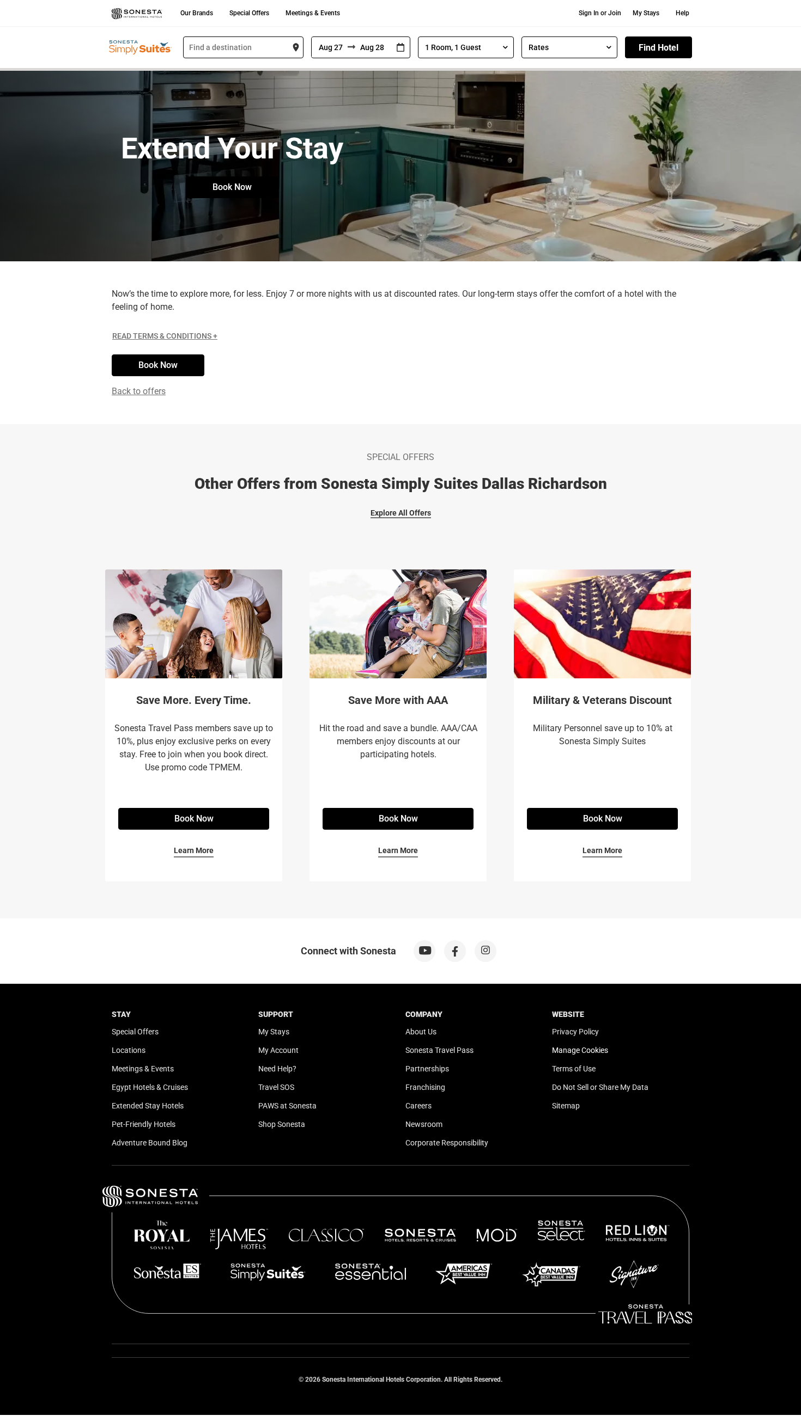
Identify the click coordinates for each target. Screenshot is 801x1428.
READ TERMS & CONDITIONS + (164, 336)
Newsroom (423, 1124)
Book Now (232, 187)
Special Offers (249, 13)
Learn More (194, 850)
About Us (420, 1031)
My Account (278, 1050)
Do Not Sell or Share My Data (600, 1087)
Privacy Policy (575, 1031)
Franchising (425, 1087)
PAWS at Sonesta (287, 1105)
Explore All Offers (401, 512)
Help (682, 13)
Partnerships (427, 1068)
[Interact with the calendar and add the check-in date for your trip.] (400, 47)
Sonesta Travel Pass (439, 1050)
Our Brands (196, 13)
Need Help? (277, 1068)
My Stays (646, 13)
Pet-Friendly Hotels (143, 1124)
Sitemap (566, 1105)
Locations (128, 1050)
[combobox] (243, 47)
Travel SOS (276, 1087)
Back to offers (139, 391)
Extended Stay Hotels (148, 1105)
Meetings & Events (313, 13)
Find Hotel (658, 47)
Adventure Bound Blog (149, 1142)
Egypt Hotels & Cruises (150, 1087)
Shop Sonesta (281, 1124)
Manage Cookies (580, 1050)
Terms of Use (574, 1068)
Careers (418, 1105)
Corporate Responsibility (446, 1142)
